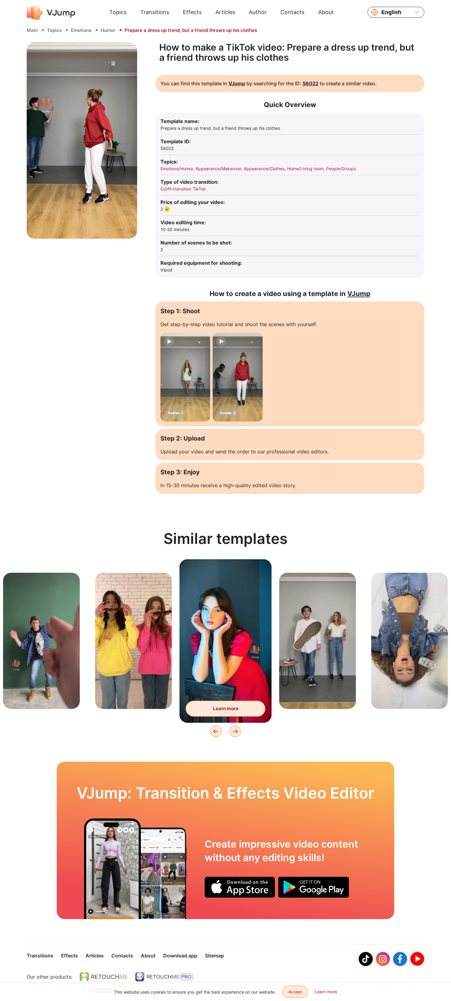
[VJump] (51, 12)
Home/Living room (305, 168)
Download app (180, 956)
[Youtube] (417, 959)
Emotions (81, 30)
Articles (225, 12)
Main (32, 30)
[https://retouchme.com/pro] (164, 976)
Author (258, 12)
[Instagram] (383, 959)
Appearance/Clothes (264, 168)
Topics (117, 12)
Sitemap (214, 956)
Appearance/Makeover (218, 168)
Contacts (292, 12)
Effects (192, 12)
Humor (108, 30)
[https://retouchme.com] (104, 976)
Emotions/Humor (176, 168)
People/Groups (341, 168)
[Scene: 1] (185, 377)
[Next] (235, 731)
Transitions (154, 12)
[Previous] (216, 731)
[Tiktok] (366, 959)
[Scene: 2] (237, 377)
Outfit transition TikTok (183, 188)
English (391, 12)
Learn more (41, 695)
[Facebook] (400, 959)
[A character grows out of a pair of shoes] (112, 868)
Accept (295, 991)
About (326, 12)
